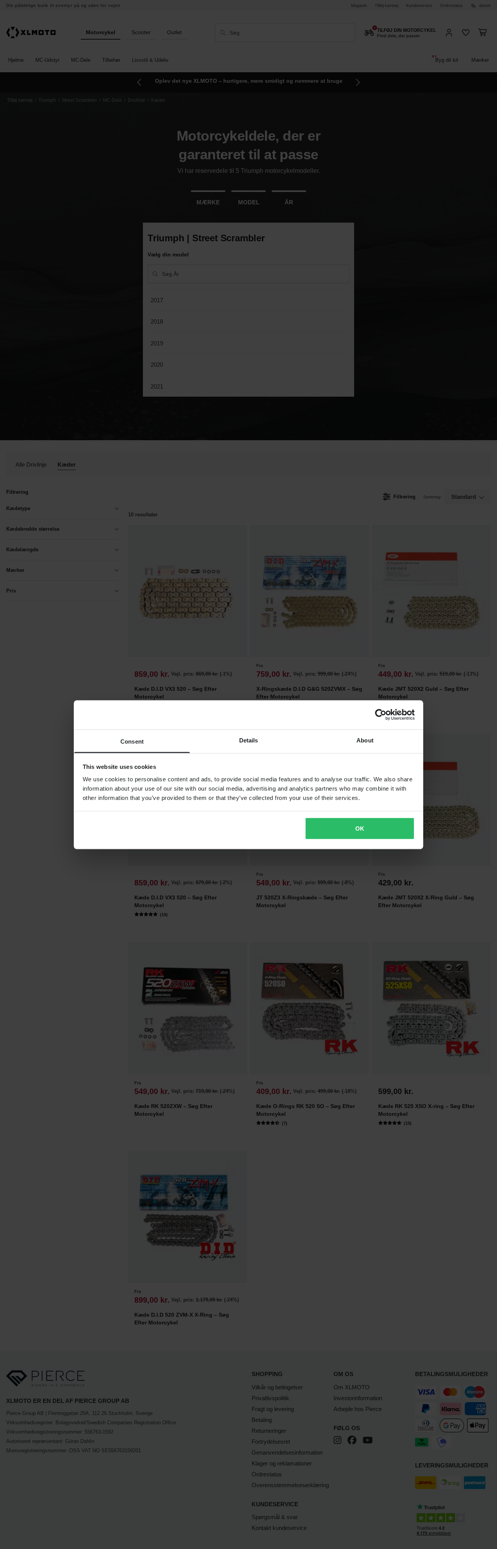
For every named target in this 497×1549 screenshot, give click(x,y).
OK (359, 828)
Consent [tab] (132, 741)
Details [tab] (248, 740)
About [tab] (365, 740)
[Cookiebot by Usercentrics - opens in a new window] (381, 715)
